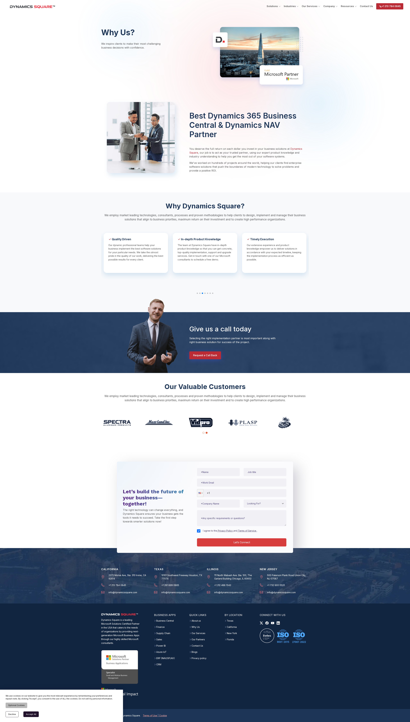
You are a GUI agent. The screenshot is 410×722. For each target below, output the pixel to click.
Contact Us (366, 6)
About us (196, 621)
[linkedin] (278, 623)
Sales (159, 639)
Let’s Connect (242, 542)
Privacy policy (199, 658)
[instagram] (272, 623)
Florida (230, 639)
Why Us (196, 627)
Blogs (194, 652)
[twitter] (261, 623)
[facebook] (267, 623)
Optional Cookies (16, 705)
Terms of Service (247, 530)
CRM (158, 664)
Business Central (165, 621)
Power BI (161, 646)
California (232, 627)
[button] (200, 493)
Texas (230, 621)
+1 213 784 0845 (391, 6)
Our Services (198, 633)
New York (232, 633)
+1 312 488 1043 (222, 585)
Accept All (31, 714)
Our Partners (198, 639)
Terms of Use (150, 715)
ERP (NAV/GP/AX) (165, 658)
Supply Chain (163, 633)
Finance (160, 627)
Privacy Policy (225, 530)
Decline (12, 714)
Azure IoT (161, 652)
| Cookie (162, 715)
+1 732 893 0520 (276, 585)
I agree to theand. (230, 530)
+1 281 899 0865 (170, 585)
